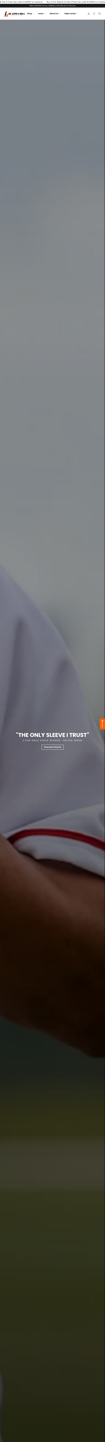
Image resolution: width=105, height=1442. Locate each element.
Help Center (70, 13)
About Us (54, 13)
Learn (41, 13)
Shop (29, 13)
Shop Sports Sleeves (52, 747)
